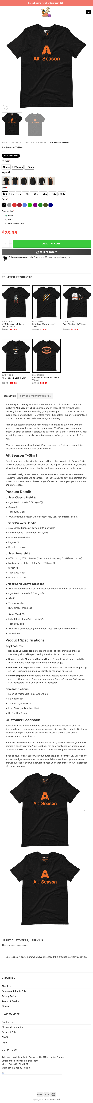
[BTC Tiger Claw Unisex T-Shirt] (46, 302)
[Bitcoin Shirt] (46, 12)
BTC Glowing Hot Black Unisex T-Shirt (13, 325)
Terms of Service (10, 1001)
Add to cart (52, 243)
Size (4, 187)
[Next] (86, 66)
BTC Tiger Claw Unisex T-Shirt (44, 325)
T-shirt (26, 142)
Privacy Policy (9, 996)
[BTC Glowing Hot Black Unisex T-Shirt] (16, 302)
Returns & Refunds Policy (15, 991)
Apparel (15, 142)
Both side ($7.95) (16, 223)
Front (10, 215)
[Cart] (88, 12)
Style (6, 172)
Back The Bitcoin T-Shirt (74, 324)
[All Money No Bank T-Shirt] (16, 356)
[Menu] (3, 12)
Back (10, 219)
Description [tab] (10, 396)
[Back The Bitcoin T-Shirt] (77, 302)
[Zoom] (5, 107)
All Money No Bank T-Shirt (14, 378)
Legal (4, 1042)
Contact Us (7, 1022)
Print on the (8, 211)
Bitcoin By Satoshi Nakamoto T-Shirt (45, 378)
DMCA (5, 1037)
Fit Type (6, 161)
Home (4, 142)
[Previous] (6, 66)
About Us (6, 986)
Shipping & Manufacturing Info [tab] (35, 396)
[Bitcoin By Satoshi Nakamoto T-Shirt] (46, 356)
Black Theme (39, 142)
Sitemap (6, 1006)
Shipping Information (12, 1027)
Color (5, 199)
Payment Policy (10, 1032)
